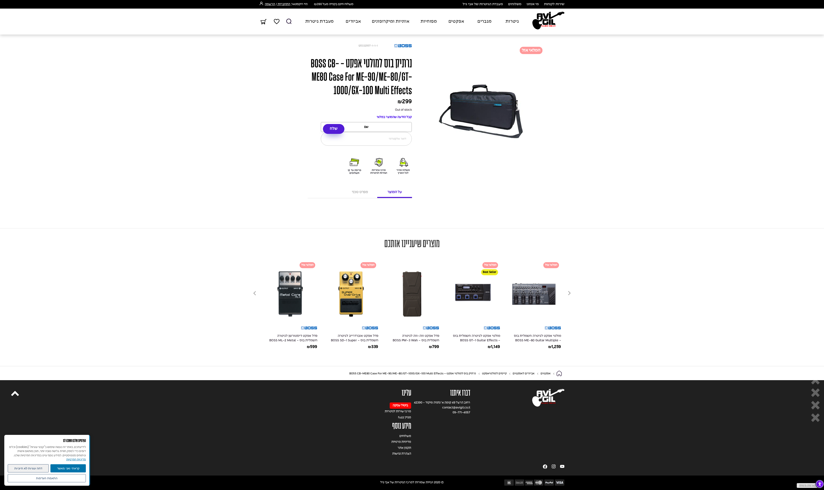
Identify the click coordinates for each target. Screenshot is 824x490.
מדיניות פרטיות (401, 442)
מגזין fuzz (404, 417)
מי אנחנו (533, 4)
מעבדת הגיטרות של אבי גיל (483, 4)
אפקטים (456, 22)
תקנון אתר (404, 448)
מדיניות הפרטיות (76, 459)
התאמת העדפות (47, 478)
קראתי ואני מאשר (68, 468)
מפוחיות (429, 22)
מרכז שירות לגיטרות (398, 411)
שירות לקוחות (554, 4)
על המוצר (395, 192)
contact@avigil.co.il (456, 407)
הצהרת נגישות (401, 453)
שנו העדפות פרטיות (809, 485)
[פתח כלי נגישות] (819, 484)
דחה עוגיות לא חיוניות (28, 468)
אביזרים (353, 22)
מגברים (484, 22)
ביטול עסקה (400, 405)
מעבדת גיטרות (319, 22)
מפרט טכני (360, 192)
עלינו (406, 393)
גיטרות (512, 22)
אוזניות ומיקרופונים (391, 22)
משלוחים (514, 4)
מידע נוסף (401, 426)
